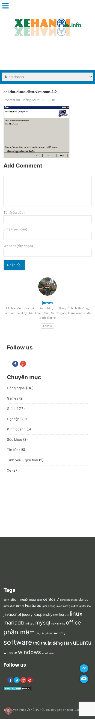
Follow (47, 326)
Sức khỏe (14, 439)
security (59, 633)
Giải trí (12, 408)
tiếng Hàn (62, 643)
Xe (9, 470)
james (47, 303)
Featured (33, 605)
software (17, 642)
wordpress (48, 653)
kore (55, 615)
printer (49, 633)
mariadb (13, 622)
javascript (12, 614)
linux (76, 613)
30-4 (6, 599)
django (83, 599)
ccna (39, 599)
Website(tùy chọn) (18, 246)
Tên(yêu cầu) (14, 212)
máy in (55, 623)
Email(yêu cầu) (15, 229)
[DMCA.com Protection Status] (17, 690)
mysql (42, 622)
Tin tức (12, 450)
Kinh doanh (16, 429)
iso (89, 606)
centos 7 (51, 599)
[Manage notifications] (8, 710)
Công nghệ (16, 388)
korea (64, 614)
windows (29, 652)
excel (20, 606)
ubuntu (82, 642)
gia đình (73, 606)
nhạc (62, 623)
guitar (82, 606)
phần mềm (19, 632)
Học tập (13, 419)
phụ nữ (40, 633)
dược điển (9, 606)
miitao (29, 623)
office (73, 622)
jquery (27, 614)
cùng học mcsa (68, 599)
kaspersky (43, 614)
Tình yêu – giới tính (22, 460)
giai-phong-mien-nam (55, 606)
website (10, 653)
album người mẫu (23, 599)
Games (12, 398)
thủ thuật (42, 643)
